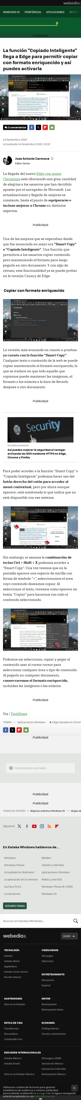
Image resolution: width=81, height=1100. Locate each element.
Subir (66, 936)
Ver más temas (15, 906)
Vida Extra (47, 961)
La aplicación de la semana (21, 879)
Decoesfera (11, 1033)
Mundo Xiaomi (12, 977)
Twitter (38, 127)
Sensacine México (52, 1063)
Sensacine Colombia (54, 1068)
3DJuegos (47, 955)
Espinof (46, 985)
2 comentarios (17, 127)
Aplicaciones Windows (31, 722)
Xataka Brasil (12, 1063)
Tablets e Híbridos (53, 865)
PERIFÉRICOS (33, 12)
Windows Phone (14, 865)
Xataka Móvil (11, 961)
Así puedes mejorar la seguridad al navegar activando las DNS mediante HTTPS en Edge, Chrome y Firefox (37, 453)
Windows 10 (49, 894)
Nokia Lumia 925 (52, 879)
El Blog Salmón (50, 1028)
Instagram (42, 826)
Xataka (8, 955)
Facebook (31, 127)
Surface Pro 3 (12, 886)
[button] (34, 158)
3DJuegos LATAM (51, 1058)
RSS (49, 826)
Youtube (34, 826)
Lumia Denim (12, 894)
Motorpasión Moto (52, 1009)
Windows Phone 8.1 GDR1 (57, 886)
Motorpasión (49, 1004)
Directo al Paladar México (19, 1074)
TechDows (19, 714)
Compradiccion (13, 1039)
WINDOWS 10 (11, 12)
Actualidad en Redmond (19, 872)
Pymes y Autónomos (54, 1033)
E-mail (52, 127)
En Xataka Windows (18, 445)
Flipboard (45, 127)
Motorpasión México (54, 1074)
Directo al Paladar (14, 1004)
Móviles (46, 858)
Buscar (75, 920)
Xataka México (13, 1058)
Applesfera (10, 966)
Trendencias (11, 1028)
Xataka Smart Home (16, 971)
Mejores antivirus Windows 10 (48, 811)
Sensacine (48, 980)
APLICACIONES (55, 12)
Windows (10, 858)
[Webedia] (72, 3)
